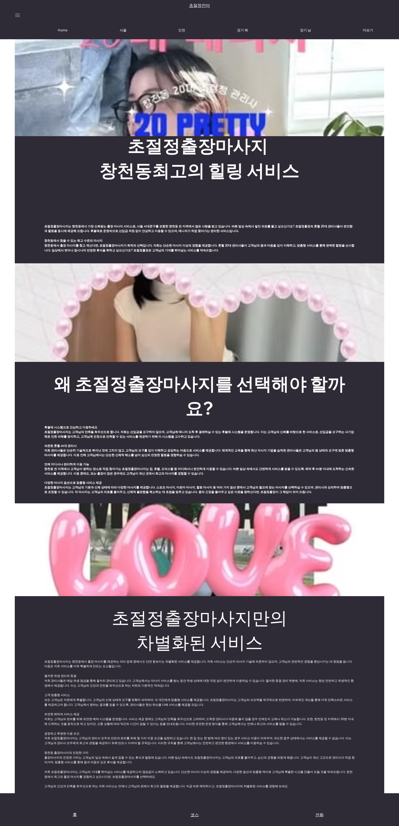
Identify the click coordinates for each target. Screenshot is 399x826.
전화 (319, 814)
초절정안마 (199, 5)
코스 (194, 814)
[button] (368, 30)
